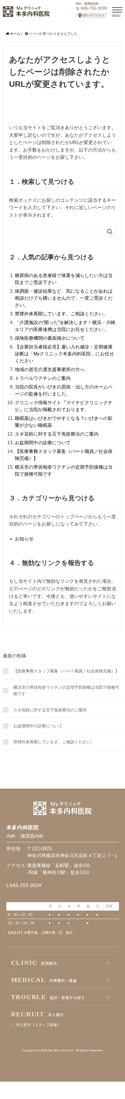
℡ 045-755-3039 (91, 8)
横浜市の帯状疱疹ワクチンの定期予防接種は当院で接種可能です (66, 690)
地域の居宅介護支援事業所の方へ (50, 369)
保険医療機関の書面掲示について (50, 338)
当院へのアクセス (93, 15)
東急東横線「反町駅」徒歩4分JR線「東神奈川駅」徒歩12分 (58, 869)
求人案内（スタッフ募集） (38, 1025)
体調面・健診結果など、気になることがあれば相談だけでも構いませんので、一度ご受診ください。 (63, 298)
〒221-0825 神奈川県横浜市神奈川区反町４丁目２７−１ (72, 852)
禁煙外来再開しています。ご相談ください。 (61, 313)
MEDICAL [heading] (44, 979)
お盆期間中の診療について (43, 442)
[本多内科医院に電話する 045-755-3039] (28, 887)
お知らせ (24, 538)
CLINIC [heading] (34, 962)
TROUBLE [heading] (48, 997)
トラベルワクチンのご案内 (43, 378)
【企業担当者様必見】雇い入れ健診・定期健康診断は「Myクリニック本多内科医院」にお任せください (64, 353)
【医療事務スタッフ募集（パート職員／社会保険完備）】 (66, 671)
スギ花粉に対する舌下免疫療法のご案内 (57, 433)
